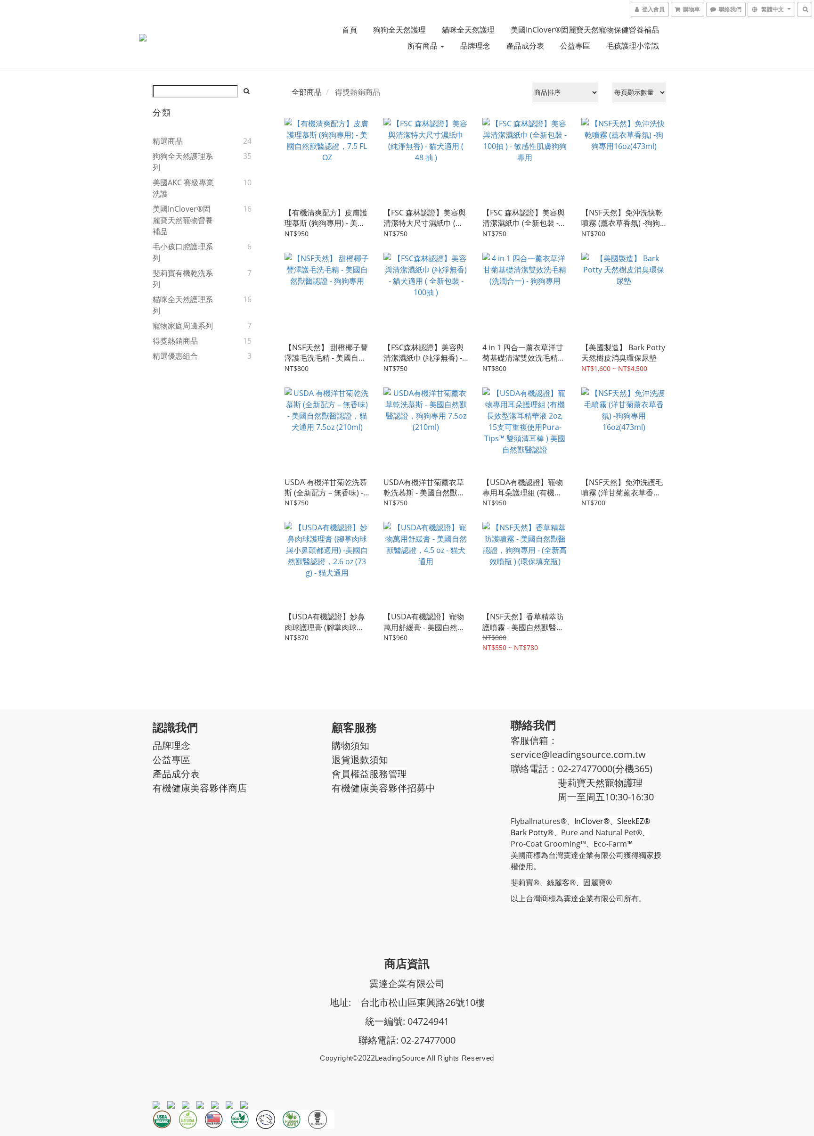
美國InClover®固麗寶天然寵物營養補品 (183, 220)
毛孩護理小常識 (632, 46)
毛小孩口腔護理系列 (183, 252)
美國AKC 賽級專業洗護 (183, 188)
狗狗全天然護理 (399, 30)
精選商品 (168, 141)
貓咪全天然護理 (468, 30)
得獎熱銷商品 (175, 341)
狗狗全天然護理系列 (183, 162)
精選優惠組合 (175, 356)
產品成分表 (525, 46)
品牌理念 (475, 46)
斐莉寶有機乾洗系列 (183, 278)
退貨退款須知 (360, 759)
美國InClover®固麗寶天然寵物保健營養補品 (585, 30)
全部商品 (307, 92)
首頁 (349, 30)
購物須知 (350, 745)
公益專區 (575, 46)
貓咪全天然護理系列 (183, 305)
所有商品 (423, 46)
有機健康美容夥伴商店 (200, 788)
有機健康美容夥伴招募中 (383, 788)
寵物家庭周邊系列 (183, 326)
